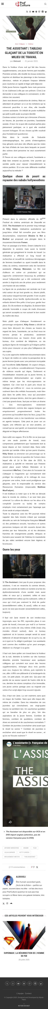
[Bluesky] (46, 11)
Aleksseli (17, 61)
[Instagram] (30, 11)
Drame (26, 848)
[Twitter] (27, 11)
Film (34, 848)
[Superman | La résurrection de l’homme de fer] (24, 935)
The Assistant (29, 856)
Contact (28, 993)
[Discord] (42, 11)
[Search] (45, 4)
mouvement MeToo (12, 856)
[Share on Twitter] (37, 867)
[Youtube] (33, 11)
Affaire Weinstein (11, 848)
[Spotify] (36, 11)
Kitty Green (24, 852)
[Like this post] (34, 867)
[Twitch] (39, 11)
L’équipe (20, 993)
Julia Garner (9, 852)
